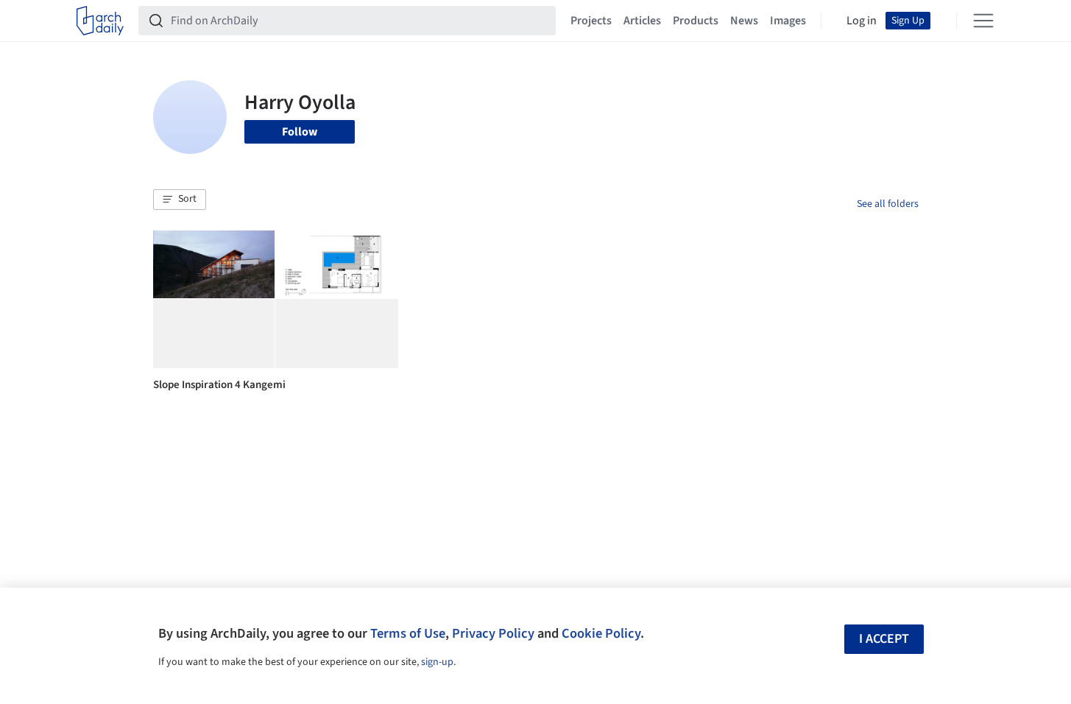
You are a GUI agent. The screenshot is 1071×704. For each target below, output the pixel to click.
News (744, 21)
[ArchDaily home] (100, 20)
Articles (642, 21)
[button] (179, 199)
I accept (884, 639)
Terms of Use (407, 633)
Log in (861, 21)
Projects (591, 21)
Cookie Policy (601, 633)
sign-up (437, 662)
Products (695, 21)
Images (788, 21)
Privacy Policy (493, 633)
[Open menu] (983, 20)
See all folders (888, 204)
